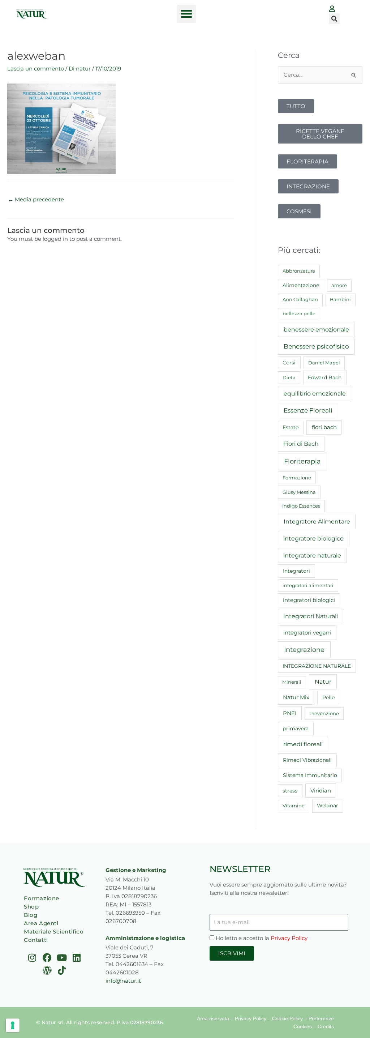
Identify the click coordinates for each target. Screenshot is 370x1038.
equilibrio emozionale (315, 393)
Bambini (340, 299)
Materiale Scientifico (54, 931)
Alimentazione (301, 285)
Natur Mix (296, 697)
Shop (31, 906)
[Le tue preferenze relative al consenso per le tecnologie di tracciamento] (13, 1025)
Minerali (291, 682)
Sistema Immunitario (310, 775)
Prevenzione (324, 713)
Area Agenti (41, 923)
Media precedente (36, 199)
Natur (323, 681)
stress (290, 791)
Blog (30, 914)
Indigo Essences (301, 506)
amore (339, 285)
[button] (186, 14)
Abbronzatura (299, 271)
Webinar (327, 805)
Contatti (36, 939)
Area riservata (213, 1018)
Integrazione (304, 649)
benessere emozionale (316, 329)
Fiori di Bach (301, 443)
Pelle (328, 697)
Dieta (289, 377)
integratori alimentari (308, 585)
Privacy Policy (289, 938)
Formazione (297, 477)
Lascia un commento (35, 68)
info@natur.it (123, 980)
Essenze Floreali (308, 410)
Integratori (296, 571)
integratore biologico (313, 538)
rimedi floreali (303, 744)
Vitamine (294, 805)
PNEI (290, 713)
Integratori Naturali (310, 616)
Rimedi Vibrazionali (307, 760)
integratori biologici (309, 600)
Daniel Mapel (324, 363)
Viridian (320, 790)
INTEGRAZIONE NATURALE (317, 666)
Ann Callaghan (300, 299)
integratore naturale (312, 555)
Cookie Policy (287, 1018)
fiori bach (324, 427)
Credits (326, 1026)
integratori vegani (307, 632)
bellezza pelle (299, 313)
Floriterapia (302, 461)
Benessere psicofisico (316, 346)
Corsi (289, 363)
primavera (296, 728)
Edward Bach (324, 377)
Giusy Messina (299, 492)
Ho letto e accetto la (261, 938)
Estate (290, 427)
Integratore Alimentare (317, 521)
